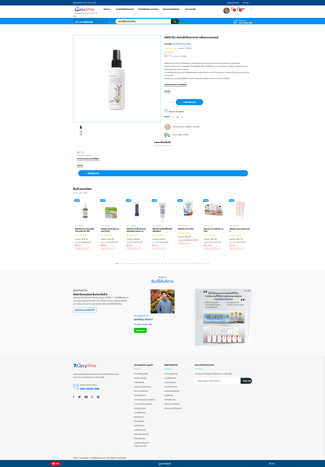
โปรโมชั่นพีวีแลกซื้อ (141, 374)
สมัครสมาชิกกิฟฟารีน (171, 9)
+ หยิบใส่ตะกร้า (189, 102)
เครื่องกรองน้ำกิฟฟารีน (142, 387)
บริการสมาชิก (190, 9)
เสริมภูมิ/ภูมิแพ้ (140, 408)
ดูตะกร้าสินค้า (165, 463)
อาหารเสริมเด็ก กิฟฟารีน (143, 404)
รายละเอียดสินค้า (162, 142)
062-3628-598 (245, 23)
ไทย (247, 3)
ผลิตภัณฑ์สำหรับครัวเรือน (181, 44)
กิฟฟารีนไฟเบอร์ (140, 395)
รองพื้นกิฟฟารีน (140, 412)
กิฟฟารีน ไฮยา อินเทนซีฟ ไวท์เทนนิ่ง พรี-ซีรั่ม (84, 230)
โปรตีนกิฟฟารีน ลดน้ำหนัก (148, 9)
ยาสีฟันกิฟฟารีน (140, 430)
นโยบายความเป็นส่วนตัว (173, 408)
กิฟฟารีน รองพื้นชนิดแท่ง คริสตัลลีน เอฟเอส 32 (136, 230)
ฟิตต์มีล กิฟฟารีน (140, 378)
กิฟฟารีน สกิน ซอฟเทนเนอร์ (240, 230)
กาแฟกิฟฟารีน (139, 382)
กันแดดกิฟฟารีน (170, 382)
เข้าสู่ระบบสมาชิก (233, 3)
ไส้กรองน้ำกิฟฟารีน (141, 391)
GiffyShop (96, 458)
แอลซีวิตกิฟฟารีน (170, 387)
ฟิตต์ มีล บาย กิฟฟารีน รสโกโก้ (213, 230)
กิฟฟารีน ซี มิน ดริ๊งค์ (186, 229)
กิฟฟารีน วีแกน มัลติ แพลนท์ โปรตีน (110, 230)
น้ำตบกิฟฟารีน (139, 421)
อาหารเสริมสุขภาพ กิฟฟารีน (144, 400)
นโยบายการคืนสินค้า (171, 404)
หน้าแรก (106, 9)
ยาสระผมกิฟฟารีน (171, 374)
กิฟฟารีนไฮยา (139, 417)
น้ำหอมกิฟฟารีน (139, 438)
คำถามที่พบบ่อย (170, 400)
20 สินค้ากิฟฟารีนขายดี (125, 9)
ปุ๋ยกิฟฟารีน (168, 395)
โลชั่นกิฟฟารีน (139, 425)
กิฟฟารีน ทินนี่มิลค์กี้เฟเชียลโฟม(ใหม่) (162, 230)
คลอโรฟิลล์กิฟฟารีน (171, 391)
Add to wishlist (176, 111)
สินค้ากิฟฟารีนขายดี (141, 434)
